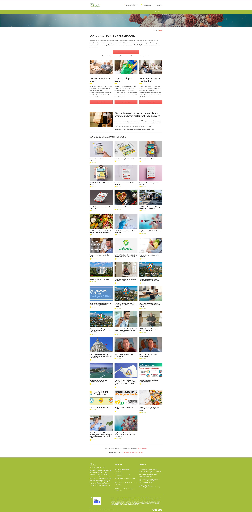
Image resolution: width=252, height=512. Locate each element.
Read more (93, 162)
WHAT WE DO (102, 12)
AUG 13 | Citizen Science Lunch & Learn (125, 478)
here (96, 47)
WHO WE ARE (92, 12)
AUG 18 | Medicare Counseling (122, 474)
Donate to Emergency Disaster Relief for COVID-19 (126, 52)
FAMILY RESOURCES (151, 101)
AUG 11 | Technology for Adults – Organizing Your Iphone (126, 483)
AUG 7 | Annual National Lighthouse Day (125, 488)
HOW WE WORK (111, 12)
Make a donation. (142, 448)
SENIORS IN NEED (101, 101)
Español (160, 30)
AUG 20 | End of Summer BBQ (122, 469)
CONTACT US (121, 12)
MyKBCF (129, 12)
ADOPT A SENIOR (126, 101)
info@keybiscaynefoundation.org (133, 452)
